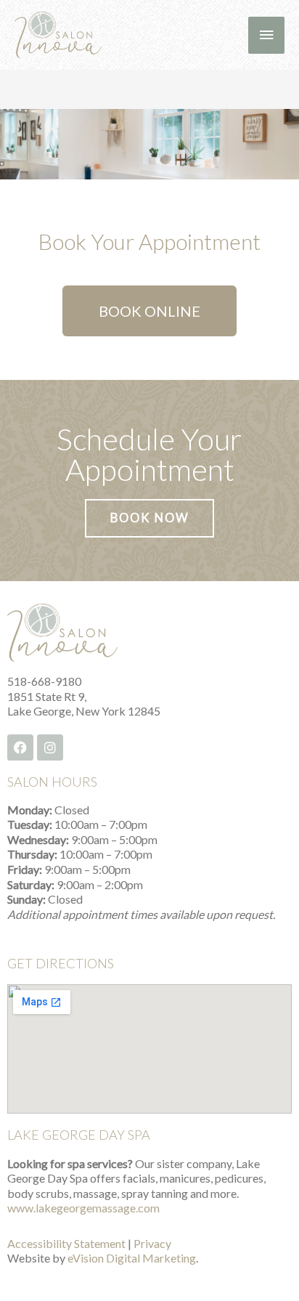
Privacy (152, 1243)
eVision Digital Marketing (131, 1258)
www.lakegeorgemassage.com (83, 1208)
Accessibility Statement (66, 1243)
